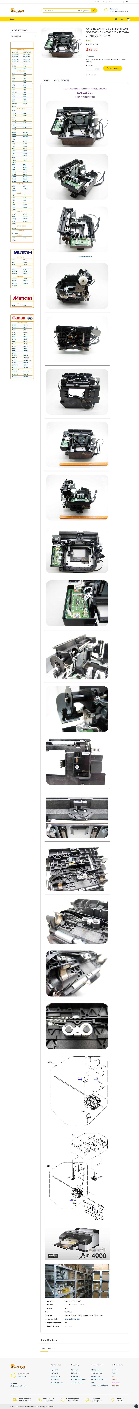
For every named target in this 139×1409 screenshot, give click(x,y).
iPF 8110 (14, 367)
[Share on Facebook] (86, 75)
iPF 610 (25, 327)
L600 (24, 200)
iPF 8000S (15, 365)
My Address (55, 1379)
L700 (13, 202)
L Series (19, 193)
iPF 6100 (14, 358)
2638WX (14, 285)
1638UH (14, 274)
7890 (13, 90)
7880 (24, 87)
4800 (24, 78)
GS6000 (14, 104)
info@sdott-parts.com (18, 1386)
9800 (24, 97)
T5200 (14, 123)
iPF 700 (14, 334)
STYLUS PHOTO (22, 50)
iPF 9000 (14, 372)
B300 (13, 238)
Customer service (98, 1379)
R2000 (14, 66)
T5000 (14, 120)
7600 (13, 85)
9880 (13, 99)
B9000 (14, 162)
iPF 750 (25, 337)
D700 (24, 186)
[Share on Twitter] (89, 75)
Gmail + (115, 1379)
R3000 (25, 69)
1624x (14, 262)
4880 (13, 80)
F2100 (25, 141)
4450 (13, 78)
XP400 (25, 216)
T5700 (14, 125)
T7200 (25, 127)
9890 (24, 99)
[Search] (94, 10)
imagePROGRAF (22, 323)
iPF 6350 (14, 360)
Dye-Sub (20, 276)
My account (95, 1370)
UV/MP (19, 267)
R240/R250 (26, 54)
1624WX (14, 281)
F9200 (25, 153)
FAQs (93, 1382)
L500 (13, 200)
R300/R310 (15, 59)
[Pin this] (92, 75)
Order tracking (96, 1373)
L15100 (14, 209)
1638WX (25, 281)
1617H (25, 271)
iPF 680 (14, 332)
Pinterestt (115, 1386)
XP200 (25, 214)
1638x (14, 264)
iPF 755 (14, 339)
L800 (24, 202)
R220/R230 (15, 54)
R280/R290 (26, 57)
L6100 (13, 207)
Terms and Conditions (99, 1386)
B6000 (14, 160)
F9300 (13, 155)
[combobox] (58, 10)
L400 (24, 198)
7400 (13, 83)
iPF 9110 (14, 377)
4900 (24, 80)
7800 (13, 87)
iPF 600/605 (15, 327)
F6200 (25, 146)
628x (13, 260)
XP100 (14, 214)
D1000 (25, 188)
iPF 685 (25, 332)
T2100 (14, 111)
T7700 (14, 130)
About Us (74, 1370)
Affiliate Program (77, 1382)
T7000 (14, 127)
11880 (25, 101)
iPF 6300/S (26, 358)
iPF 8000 (25, 362)
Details (46, 80)
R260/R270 (15, 57)
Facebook (115, 1370)
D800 (13, 188)
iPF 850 (14, 353)
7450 (24, 83)
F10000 (14, 158)
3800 (13, 73)
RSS (113, 1376)
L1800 (25, 205)
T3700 (14, 118)
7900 (24, 90)
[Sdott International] (17, 10)
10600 (14, 106)
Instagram (115, 1382)
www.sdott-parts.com (85, 257)
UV (18, 303)
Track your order (100, 2)
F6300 (13, 148)
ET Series (15, 233)
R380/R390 (26, 61)
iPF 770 (25, 341)
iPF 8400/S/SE (16, 370)
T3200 (14, 115)
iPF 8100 (25, 365)
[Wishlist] (122, 19)
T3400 (25, 115)
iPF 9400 (25, 377)
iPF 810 (14, 346)
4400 (24, 76)
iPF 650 (14, 330)
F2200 (13, 144)
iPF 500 (14, 325)
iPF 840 (25, 351)
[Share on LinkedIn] (95, 75)
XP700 (14, 221)
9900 (13, 101)
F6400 (25, 148)
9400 (24, 92)
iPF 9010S (15, 374)
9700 (13, 97)
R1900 (25, 64)
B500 (24, 238)
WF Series (15, 228)
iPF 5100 (25, 355)
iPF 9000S (26, 372)
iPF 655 (25, 330)
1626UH (14, 271)
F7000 (13, 151)
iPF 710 (25, 334)
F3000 (25, 144)
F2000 (13, 141)
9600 (24, 94)
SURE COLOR (21, 108)
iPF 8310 (25, 367)
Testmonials (75, 1376)
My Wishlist (55, 1373)
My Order (54, 1370)
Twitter (114, 1373)
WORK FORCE (21, 226)
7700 (24, 85)
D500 (13, 186)
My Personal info (57, 1382)
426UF (14, 269)
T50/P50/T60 (27, 52)
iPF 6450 (14, 362)
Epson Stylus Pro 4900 (72, 1319)
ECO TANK (20, 231)
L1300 (13, 205)
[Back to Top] (136, 1406)
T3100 (25, 113)
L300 (13, 198)
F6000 (13, 146)
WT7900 (14, 92)
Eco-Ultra (20, 257)
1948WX (25, 283)
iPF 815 (25, 346)
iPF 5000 (14, 355)
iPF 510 (25, 325)
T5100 (25, 120)
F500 (13, 139)
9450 (13, 94)
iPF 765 (14, 341)
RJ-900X (14, 278)
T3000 (14, 113)
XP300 (14, 216)
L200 (24, 195)
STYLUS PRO (21, 71)
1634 (13, 305)
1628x (25, 262)
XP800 (25, 221)
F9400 (25, 155)
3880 (24, 73)
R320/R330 (26, 59)
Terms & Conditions (78, 1379)
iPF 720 (14, 337)
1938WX (14, 283)
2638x (25, 264)
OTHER (19, 235)
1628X (25, 278)
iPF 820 (14, 348)
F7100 (25, 151)
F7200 (13, 153)
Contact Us (114, 9)
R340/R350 (15, 61)
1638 (24, 305)
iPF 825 (25, 348)
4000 (13, 76)
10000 (25, 104)
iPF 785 (25, 344)
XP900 (14, 224)
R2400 (25, 66)
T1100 (14, 240)
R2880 (14, 69)
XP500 (14, 219)
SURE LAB (20, 184)
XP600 (25, 219)
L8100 (25, 207)
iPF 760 (25, 339)
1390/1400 (15, 52)
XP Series (20, 212)
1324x (25, 260)
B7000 (25, 160)
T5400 (25, 123)
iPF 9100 (25, 374)
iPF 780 (14, 344)
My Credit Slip (56, 1376)
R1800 (14, 64)
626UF (25, 269)
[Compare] (116, 19)
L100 (13, 195)
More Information (62, 80)
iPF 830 (14, 351)
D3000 (14, 191)
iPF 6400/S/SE (27, 360)
